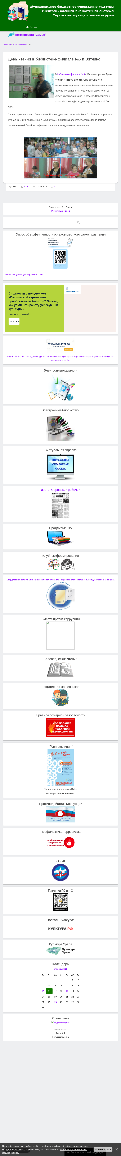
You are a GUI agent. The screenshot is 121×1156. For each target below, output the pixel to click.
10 (43, 991)
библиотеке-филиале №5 (71, 74)
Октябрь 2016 (60, 968)
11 (49, 991)
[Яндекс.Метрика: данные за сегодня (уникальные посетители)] (60, 1022)
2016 (15, 44)
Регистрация (57, 210)
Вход (67, 210)
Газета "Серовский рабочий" (61, 490)
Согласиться (103, 1149)
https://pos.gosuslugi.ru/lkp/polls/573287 (24, 274)
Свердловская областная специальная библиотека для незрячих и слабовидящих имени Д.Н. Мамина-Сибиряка (61, 579)
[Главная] (60, 20)
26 (55, 1002)
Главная (7, 44)
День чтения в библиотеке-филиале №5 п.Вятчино (54, 59)
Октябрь (23, 44)
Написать (14, 321)
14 (67, 991)
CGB (26, 186)
